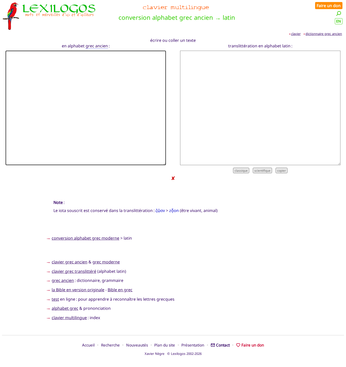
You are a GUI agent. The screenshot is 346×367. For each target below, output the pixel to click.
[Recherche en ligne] (338, 13)
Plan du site (164, 344)
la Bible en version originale (78, 290)
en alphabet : (86, 46)
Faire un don (329, 5)
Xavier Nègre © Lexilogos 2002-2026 (173, 353)
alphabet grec (65, 308)
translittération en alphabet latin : (260, 46)
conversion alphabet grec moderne (85, 238)
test (55, 299)
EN (338, 21)
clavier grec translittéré (74, 271)
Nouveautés (137, 344)
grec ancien (97, 46)
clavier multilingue (69, 317)
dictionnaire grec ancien (323, 33)
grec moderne (106, 262)
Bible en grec (120, 290)
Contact (223, 344)
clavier (296, 33)
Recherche (110, 344)
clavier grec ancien (69, 262)
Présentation (192, 344)
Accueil (88, 344)
